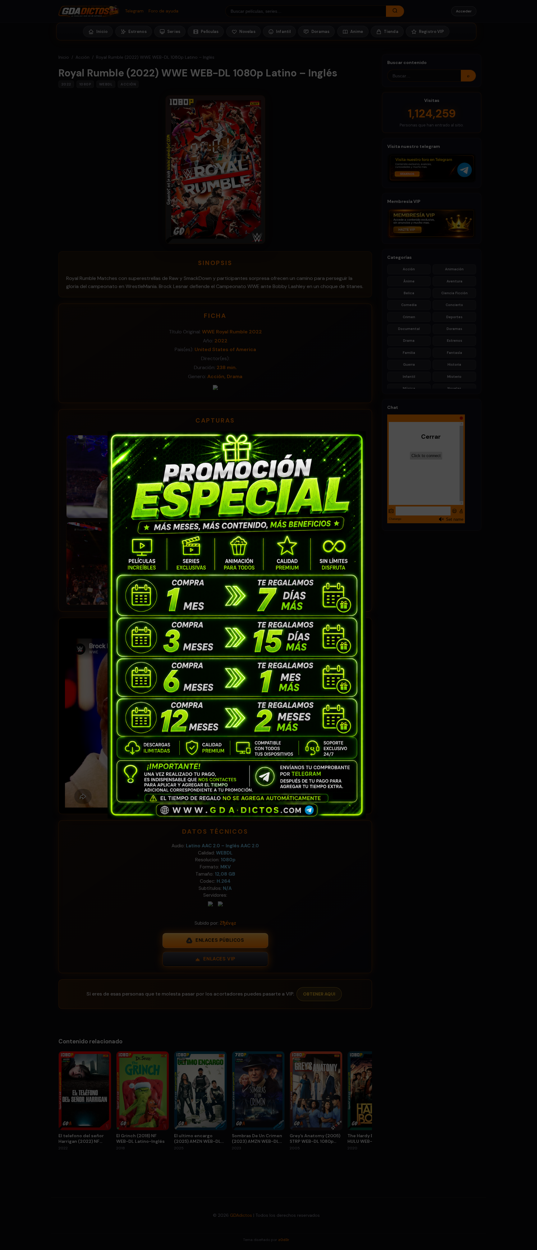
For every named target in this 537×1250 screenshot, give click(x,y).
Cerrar (424, 436)
